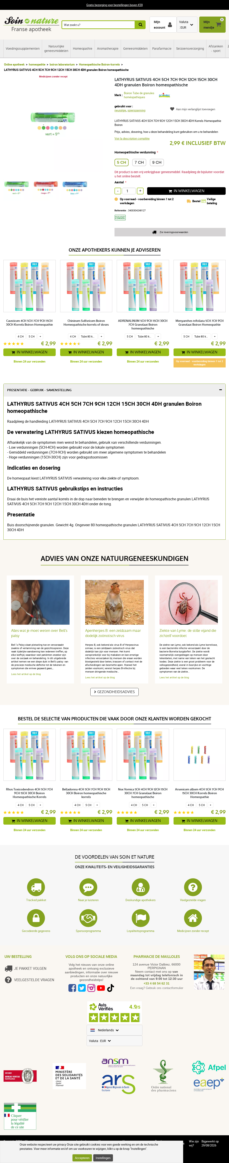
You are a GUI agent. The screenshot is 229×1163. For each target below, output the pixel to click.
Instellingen (103, 1158)
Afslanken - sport (216, 48)
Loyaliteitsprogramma (140, 931)
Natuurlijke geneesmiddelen (56, 48)
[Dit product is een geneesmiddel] (121, 221)
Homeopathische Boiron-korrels (99, 64)
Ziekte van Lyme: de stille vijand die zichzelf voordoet (187, 633)
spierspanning (136, 110)
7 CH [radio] (139, 162)
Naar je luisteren (88, 900)
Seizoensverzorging (190, 48)
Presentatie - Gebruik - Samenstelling (39, 390)
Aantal (119, 182)
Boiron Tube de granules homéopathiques (139, 95)
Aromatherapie (108, 48)
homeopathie (37, 64)
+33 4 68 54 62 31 (157, 983)
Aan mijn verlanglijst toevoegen (195, 109)
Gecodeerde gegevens (36, 931)
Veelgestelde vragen (193, 900)
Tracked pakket (36, 900)
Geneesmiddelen (135, 48)
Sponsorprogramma (88, 931)
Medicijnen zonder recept (193, 931)
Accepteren (82, 1158)
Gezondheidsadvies (116, 691)
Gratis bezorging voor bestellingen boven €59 (114, 5)
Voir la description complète (132, 138)
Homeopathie (82, 48)
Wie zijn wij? (194, 1143)
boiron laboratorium (62, 64)
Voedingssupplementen (23, 48)
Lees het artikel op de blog (26, 674)
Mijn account (159, 25)
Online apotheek (14, 64)
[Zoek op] (140, 24)
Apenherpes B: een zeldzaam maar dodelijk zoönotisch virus (113, 633)
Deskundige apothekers (140, 900)
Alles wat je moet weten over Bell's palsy (39, 633)
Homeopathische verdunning (135, 152)
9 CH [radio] (156, 162)
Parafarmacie (162, 48)
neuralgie (120, 110)
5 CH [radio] (121, 162)
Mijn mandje (209, 25)
